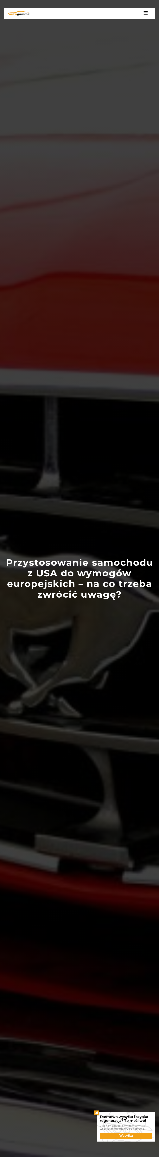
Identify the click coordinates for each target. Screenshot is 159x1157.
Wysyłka (126, 1136)
